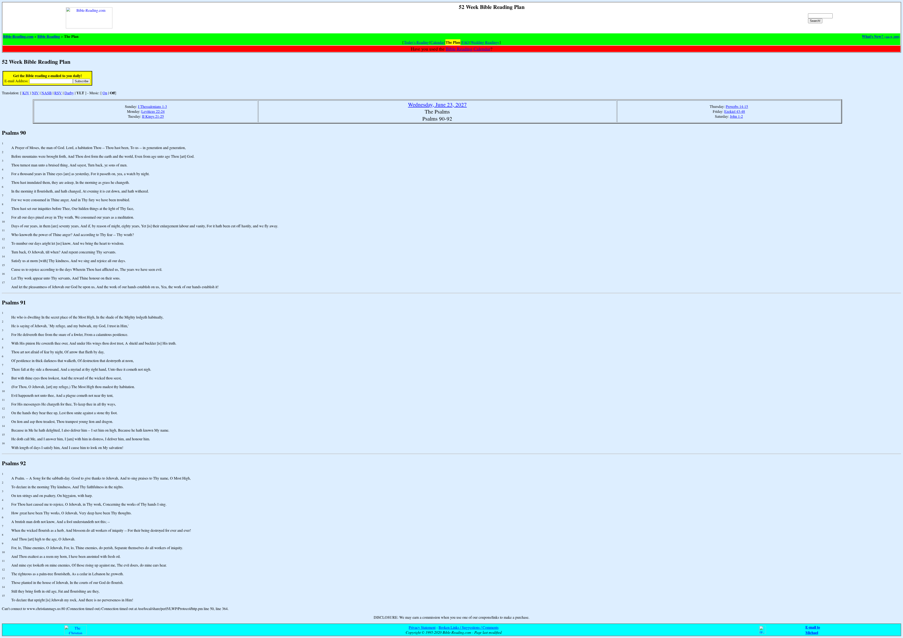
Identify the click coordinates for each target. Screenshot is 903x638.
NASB (46, 92)
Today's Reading (416, 42)
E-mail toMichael (812, 629)
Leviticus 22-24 (153, 111)
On (105, 92)
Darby (69, 92)
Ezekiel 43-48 (734, 111)
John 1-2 (736, 116)
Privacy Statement (422, 627)
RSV (58, 92)
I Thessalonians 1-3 (152, 106)
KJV (25, 92)
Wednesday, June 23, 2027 (437, 104)
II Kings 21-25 (153, 116)
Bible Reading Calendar (468, 49)
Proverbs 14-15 (737, 106)
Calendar (437, 42)
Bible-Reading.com (18, 36)
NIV (35, 92)
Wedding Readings (485, 42)
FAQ (465, 42)
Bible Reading (48, 36)
